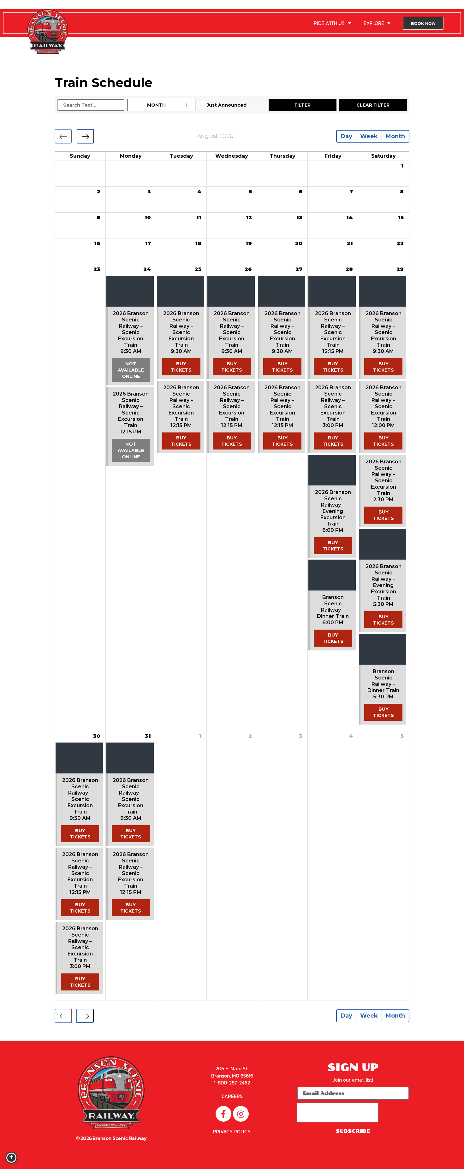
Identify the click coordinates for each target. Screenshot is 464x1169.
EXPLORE (374, 23)
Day (346, 136)
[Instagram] (241, 1114)
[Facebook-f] (223, 1114)
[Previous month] (63, 136)
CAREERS (232, 1096)
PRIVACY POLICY (232, 1131)
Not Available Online (131, 370)
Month (395, 136)
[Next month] (85, 136)
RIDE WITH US (329, 23)
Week (369, 136)
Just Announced (227, 105)
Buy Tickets (181, 367)
